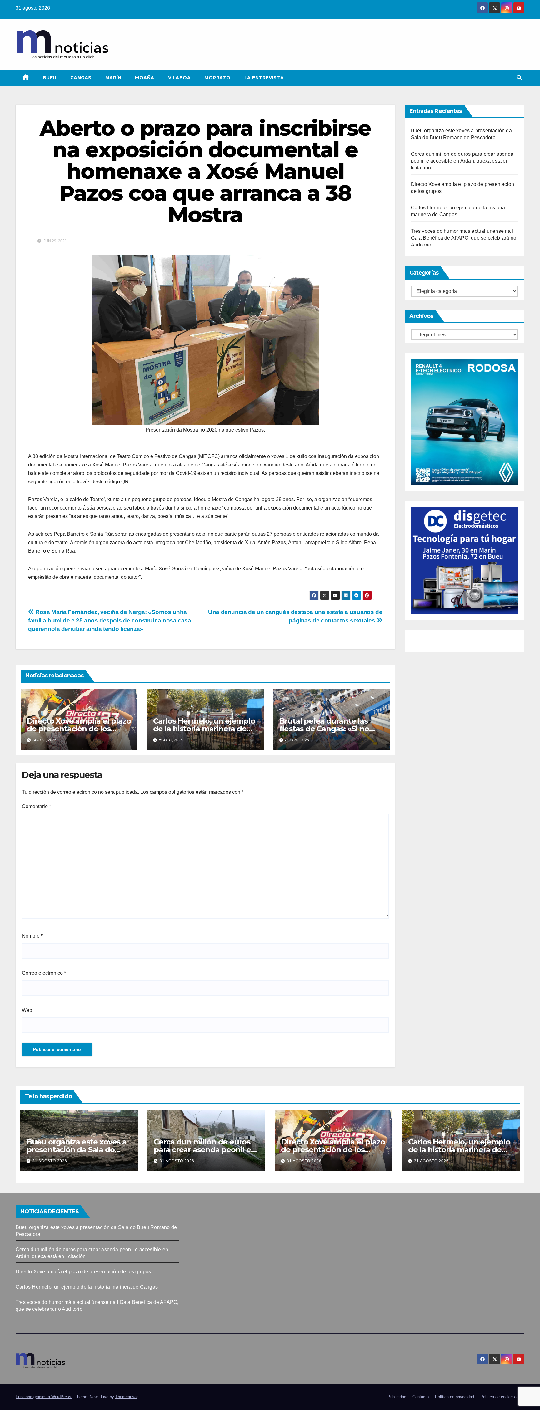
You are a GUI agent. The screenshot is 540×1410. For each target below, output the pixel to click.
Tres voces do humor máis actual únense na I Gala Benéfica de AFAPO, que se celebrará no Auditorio (464, 237)
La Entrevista (264, 78)
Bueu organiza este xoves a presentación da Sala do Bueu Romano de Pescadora (79, 1149)
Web (27, 1010)
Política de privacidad (454, 1396)
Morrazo (217, 78)
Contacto (420, 1396)
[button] (519, 77)
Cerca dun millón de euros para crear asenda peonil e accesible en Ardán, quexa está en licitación (462, 160)
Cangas (81, 78)
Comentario (36, 806)
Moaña (144, 78)
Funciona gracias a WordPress (44, 1396)
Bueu (50, 78)
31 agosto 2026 (49, 1161)
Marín (113, 78)
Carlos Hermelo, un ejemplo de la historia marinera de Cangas (204, 728)
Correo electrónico (44, 973)
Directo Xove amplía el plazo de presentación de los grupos (79, 728)
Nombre (32, 936)
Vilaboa (179, 78)
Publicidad (397, 1396)
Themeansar (126, 1396)
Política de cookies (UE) (502, 1396)
